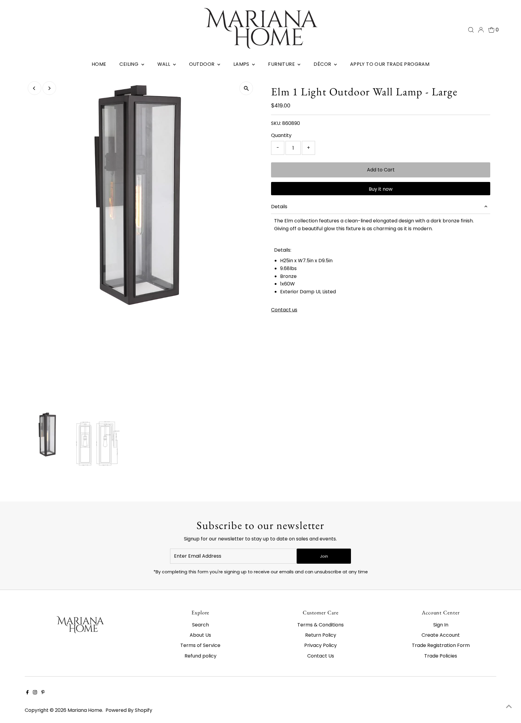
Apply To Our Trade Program (389, 64)
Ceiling (129, 64)
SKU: (276, 123)
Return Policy (320, 635)
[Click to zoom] (246, 88)
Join (324, 556)
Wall (164, 64)
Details (279, 206)
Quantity (281, 135)
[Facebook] (27, 693)
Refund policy (200, 655)
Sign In (440, 624)
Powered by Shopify (129, 710)
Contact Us (320, 655)
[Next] (49, 88)
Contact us (284, 309)
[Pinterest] (43, 693)
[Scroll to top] (509, 706)
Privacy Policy (320, 645)
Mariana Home (85, 710)
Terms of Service (200, 645)
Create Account (441, 635)
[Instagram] (35, 693)
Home (99, 64)
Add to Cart (381, 169)
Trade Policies (440, 655)
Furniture (282, 64)
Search (200, 624)
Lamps (242, 64)
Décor (323, 64)
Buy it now (381, 189)
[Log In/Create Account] (481, 30)
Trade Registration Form (441, 645)
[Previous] (34, 88)
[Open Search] (471, 30)
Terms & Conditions (320, 624)
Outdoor (202, 64)
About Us (200, 635)
